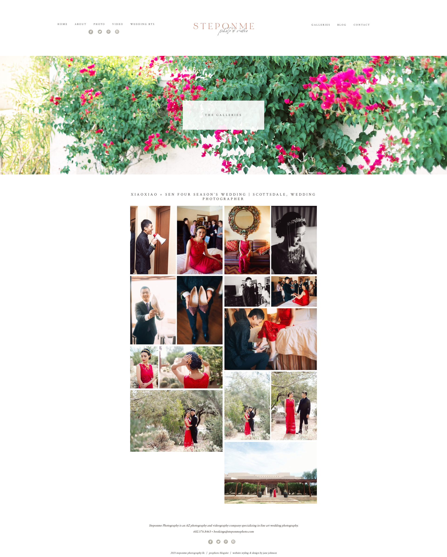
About (81, 24)
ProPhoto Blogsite (218, 553)
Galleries (321, 25)
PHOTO (99, 24)
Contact (362, 25)
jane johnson (270, 553)
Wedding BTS (142, 24)
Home (63, 24)
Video (117, 24)
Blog (342, 25)
